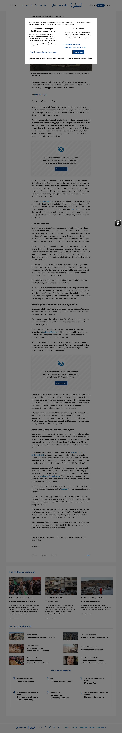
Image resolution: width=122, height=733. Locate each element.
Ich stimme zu (78, 52)
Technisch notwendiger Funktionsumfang (44, 52)
